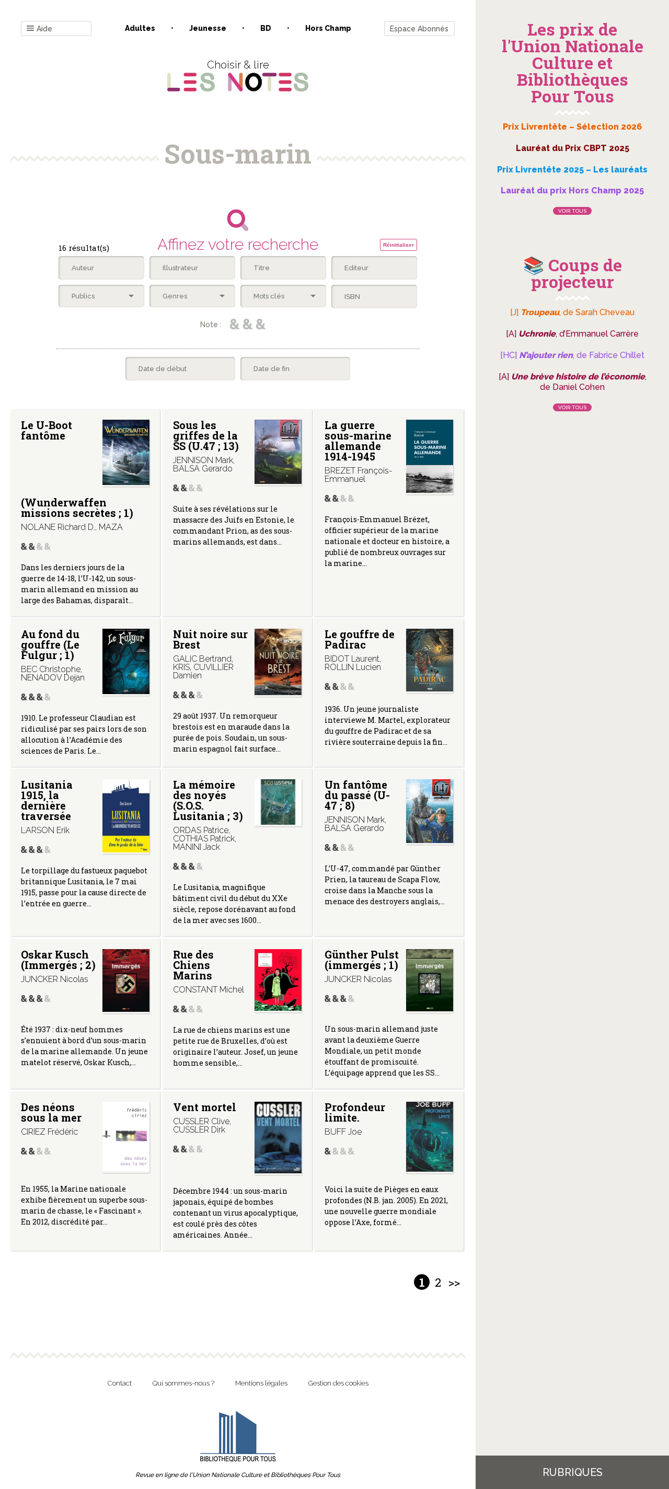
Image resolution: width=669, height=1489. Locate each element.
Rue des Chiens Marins (193, 965)
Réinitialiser (398, 245)
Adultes (140, 28)
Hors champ (328, 28)
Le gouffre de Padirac (360, 639)
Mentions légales (261, 1383)
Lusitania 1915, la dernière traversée (47, 800)
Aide (44, 29)
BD (265, 28)
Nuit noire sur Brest (210, 639)
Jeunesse (207, 28)
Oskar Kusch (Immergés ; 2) (58, 960)
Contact (120, 1383)
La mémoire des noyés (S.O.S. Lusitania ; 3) (208, 800)
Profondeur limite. (355, 1112)
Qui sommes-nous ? (183, 1383)
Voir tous (572, 211)
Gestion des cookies (338, 1383)
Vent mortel (204, 1107)
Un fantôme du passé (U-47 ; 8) (357, 795)
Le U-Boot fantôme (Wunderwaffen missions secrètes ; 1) (77, 468)
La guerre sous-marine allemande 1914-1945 (358, 440)
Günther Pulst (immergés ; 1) (362, 960)
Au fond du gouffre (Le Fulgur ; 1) (50, 644)
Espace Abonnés (419, 29)
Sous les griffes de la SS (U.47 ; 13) (206, 435)
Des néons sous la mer (51, 1112)
